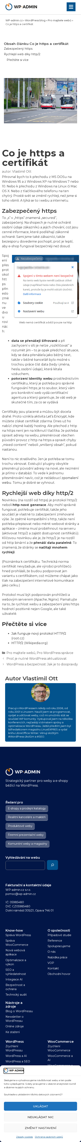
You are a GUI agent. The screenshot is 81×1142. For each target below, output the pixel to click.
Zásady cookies (24, 1136)
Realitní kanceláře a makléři (27, 817)
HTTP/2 (17, 643)
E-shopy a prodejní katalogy (27, 808)
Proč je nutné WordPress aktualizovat (36, 658)
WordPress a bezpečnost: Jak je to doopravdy (42, 664)
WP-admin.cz (14, 20)
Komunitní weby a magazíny (27, 843)
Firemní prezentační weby (26, 835)
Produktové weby (20, 826)
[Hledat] (52, 865)
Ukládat (40, 1106)
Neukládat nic (41, 1117)
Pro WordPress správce (55, 653)
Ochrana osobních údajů (49, 1136)
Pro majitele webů (59, 20)
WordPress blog (35, 20)
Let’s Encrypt (56, 416)
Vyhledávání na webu (23, 857)
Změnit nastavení (40, 1128)
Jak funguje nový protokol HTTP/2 (38, 633)
